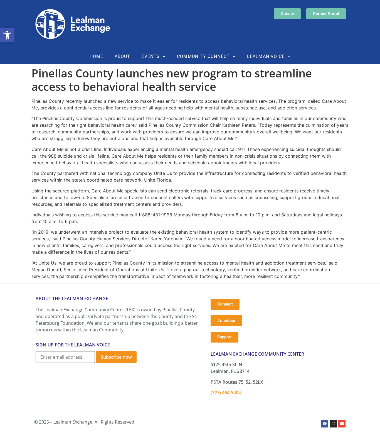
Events (151, 56)
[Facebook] (324, 423)
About (122, 56)
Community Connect (203, 56)
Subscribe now (116, 357)
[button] (7, 35)
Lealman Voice (266, 56)
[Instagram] (333, 423)
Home (96, 56)
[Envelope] (342, 423)
